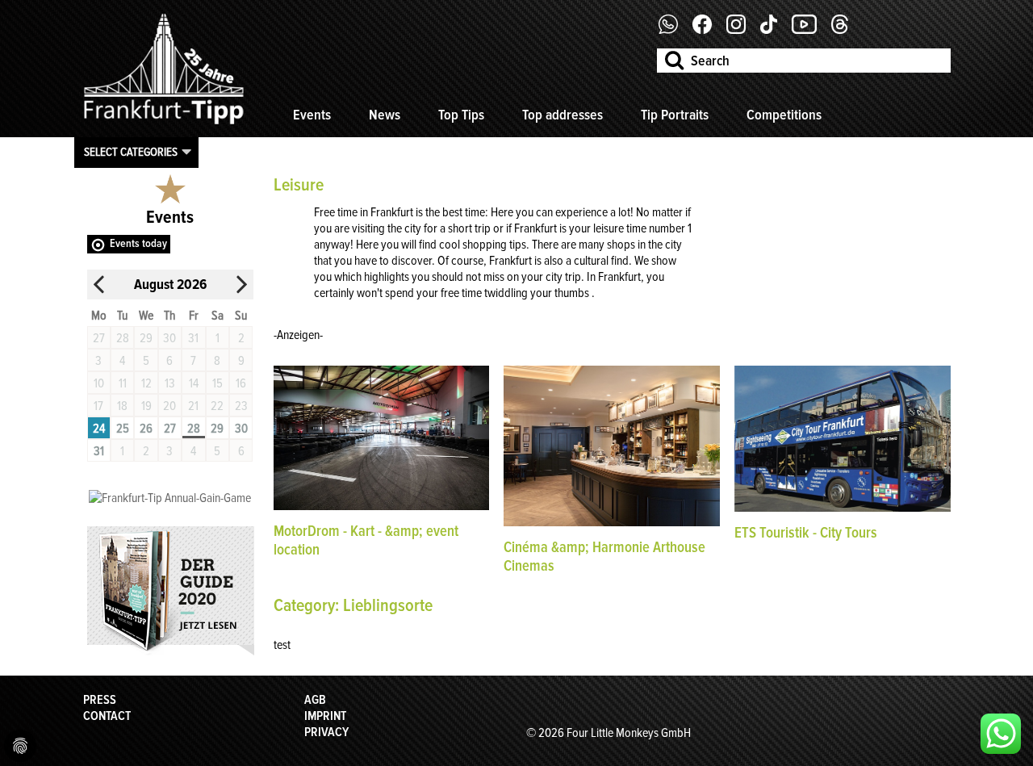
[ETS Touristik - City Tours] (842, 508)
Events (312, 114)
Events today (138, 243)
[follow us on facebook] (674, 30)
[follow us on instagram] (742, 30)
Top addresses (562, 114)
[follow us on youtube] (810, 30)
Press (99, 700)
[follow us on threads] (845, 30)
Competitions (784, 114)
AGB (315, 700)
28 (193, 429)
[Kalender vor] (241, 284)
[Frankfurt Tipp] (164, 125)
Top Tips (461, 114)
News (384, 114)
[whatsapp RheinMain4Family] (1001, 734)
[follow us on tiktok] (774, 30)
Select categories (131, 151)
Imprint (325, 716)
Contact (107, 716)
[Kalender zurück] (99, 284)
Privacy (326, 732)
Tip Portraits (675, 114)
